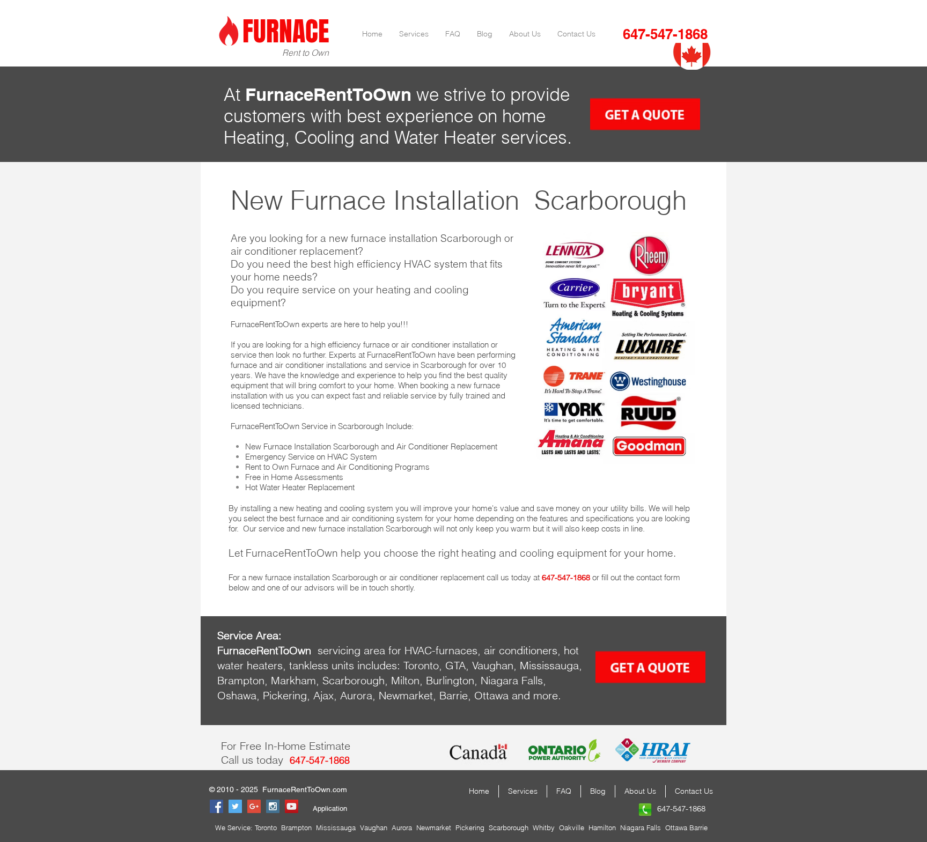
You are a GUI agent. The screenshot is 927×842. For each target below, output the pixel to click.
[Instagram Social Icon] (272, 806)
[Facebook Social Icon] (216, 806)
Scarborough (610, 200)
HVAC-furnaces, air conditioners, (482, 650)
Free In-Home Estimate (295, 745)
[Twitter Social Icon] (235, 806)
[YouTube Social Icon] (291, 806)
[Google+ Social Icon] (254, 806)
